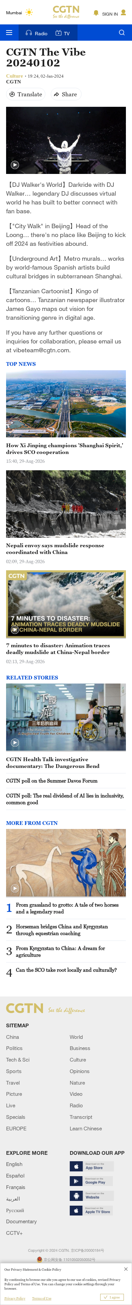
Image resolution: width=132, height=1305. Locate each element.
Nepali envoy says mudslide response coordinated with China (55, 548)
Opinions (80, 1071)
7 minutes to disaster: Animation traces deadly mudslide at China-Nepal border (58, 648)
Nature (77, 1083)
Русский (15, 1210)
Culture (78, 1059)
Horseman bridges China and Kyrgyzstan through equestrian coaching (62, 929)
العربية (13, 1198)
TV (67, 33)
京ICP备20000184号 (87, 1250)
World (76, 1037)
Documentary (21, 1221)
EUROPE (16, 1128)
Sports (14, 1071)
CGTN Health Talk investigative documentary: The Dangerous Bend (53, 762)
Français (15, 1187)
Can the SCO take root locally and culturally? (66, 970)
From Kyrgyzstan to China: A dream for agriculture (60, 951)
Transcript (81, 1117)
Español (15, 1175)
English (14, 1164)
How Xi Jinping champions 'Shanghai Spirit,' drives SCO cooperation (64, 448)
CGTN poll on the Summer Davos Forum (51, 780)
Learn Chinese (86, 1128)
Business (80, 1048)
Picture (14, 1094)
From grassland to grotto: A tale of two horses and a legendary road (67, 908)
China (12, 1037)
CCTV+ (14, 1233)
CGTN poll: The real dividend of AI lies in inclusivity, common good (65, 798)
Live (10, 1105)
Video (76, 1094)
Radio (41, 33)
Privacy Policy (14, 1298)
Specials (15, 1117)
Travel (13, 1083)
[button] (15, 165)
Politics (14, 1048)
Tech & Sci (17, 1059)
